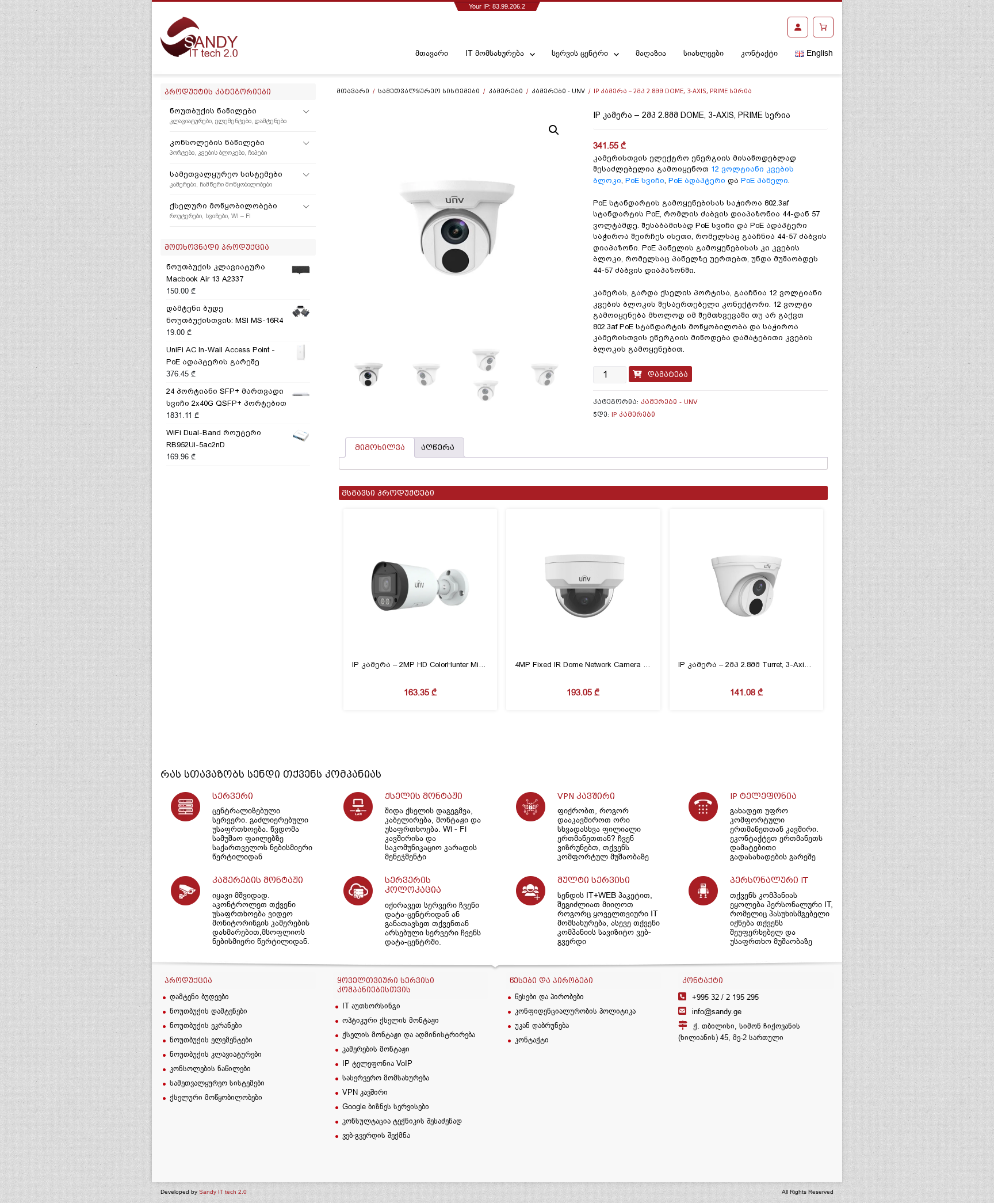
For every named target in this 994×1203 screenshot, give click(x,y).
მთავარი (431, 53)
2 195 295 (725, 997)
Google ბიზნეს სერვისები (385, 1106)
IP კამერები (633, 414)
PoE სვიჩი (644, 180)
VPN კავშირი (365, 1092)
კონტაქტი (759, 53)
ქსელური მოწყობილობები (223, 210)
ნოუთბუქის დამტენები (208, 1010)
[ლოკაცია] (756, 1113)
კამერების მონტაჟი (376, 1048)
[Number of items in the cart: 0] (823, 27)
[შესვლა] (797, 27)
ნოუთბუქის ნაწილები (228, 115)
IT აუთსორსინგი (371, 1005)
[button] (554, 130)
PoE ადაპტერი (696, 180)
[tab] (380, 447)
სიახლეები (703, 53)
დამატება (668, 374)
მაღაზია (651, 53)
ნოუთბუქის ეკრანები (206, 1025)
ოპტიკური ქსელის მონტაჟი (390, 1020)
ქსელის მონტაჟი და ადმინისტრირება (408, 1034)
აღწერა (437, 447)
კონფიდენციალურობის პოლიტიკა (575, 1010)
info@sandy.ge (716, 1011)
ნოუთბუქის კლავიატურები (216, 1054)
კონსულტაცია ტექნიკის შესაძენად (402, 1120)
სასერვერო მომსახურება (385, 1077)
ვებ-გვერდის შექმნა (376, 1135)
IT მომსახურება (494, 53)
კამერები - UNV (558, 91)
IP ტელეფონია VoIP (377, 1063)
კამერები (505, 91)
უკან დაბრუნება (542, 1025)
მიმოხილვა (380, 447)
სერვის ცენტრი (580, 53)
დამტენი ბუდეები (199, 996)
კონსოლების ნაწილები (218, 147)
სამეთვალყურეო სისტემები (226, 179)
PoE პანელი (764, 180)
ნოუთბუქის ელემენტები (211, 1039)
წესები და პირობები (549, 996)
